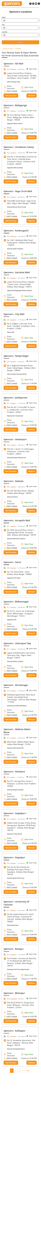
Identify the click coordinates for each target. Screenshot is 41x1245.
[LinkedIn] (39, 3)
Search (20, 42)
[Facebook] (30, 3)
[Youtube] (36, 3)
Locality (4, 32)
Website (31, 95)
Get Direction (10, 95)
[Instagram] (33, 3)
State (3, 17)
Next (28, 1070)
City (3, 25)
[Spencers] (12, 3)
